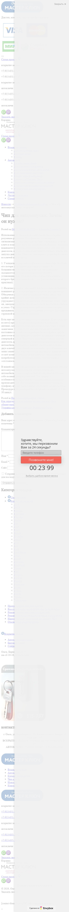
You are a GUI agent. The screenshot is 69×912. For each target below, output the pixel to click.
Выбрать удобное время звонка (42, 475)
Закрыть (59, 3)
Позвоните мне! (41, 460)
